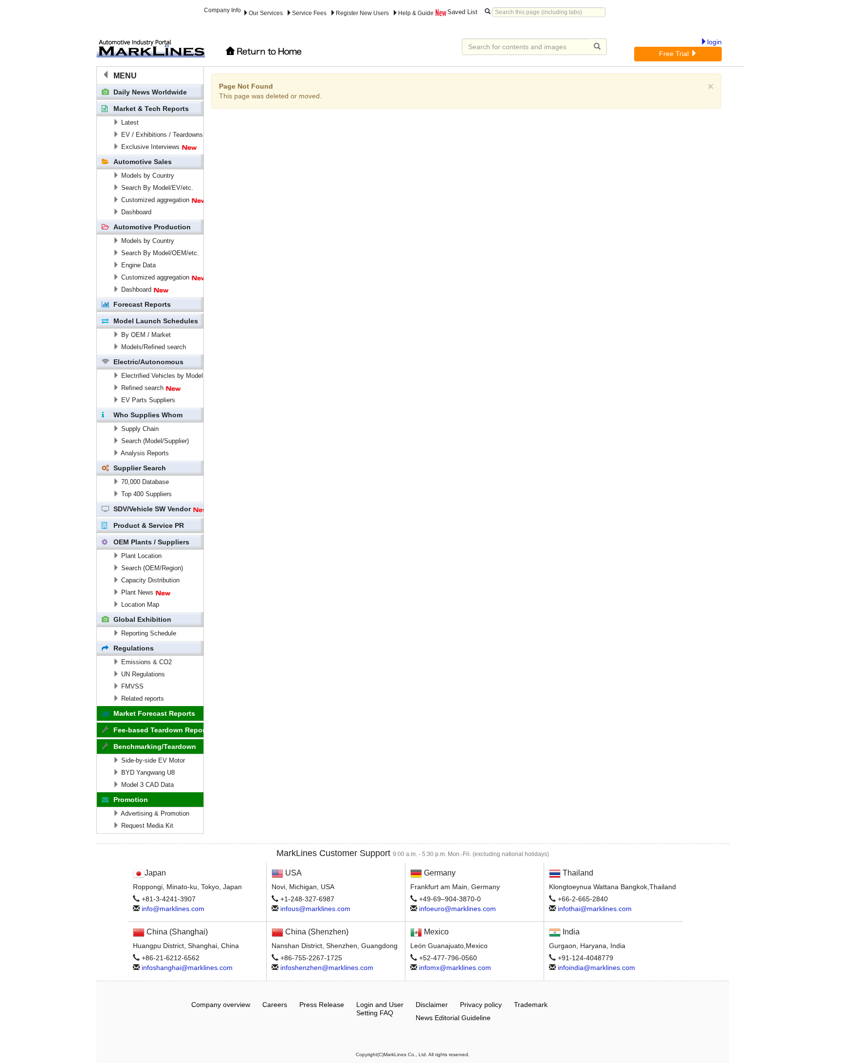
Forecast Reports (142, 304)
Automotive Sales (142, 162)
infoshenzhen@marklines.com (326, 967)
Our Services (266, 13)
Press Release (321, 1004)
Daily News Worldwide (150, 92)
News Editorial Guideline (453, 1018)
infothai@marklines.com (595, 909)
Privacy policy (481, 1004)
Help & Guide (416, 13)
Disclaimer (432, 1004)
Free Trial (675, 53)
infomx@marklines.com (455, 967)
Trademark (531, 1004)
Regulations (133, 648)
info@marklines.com (173, 909)
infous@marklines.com (315, 909)
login (714, 42)
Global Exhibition (142, 619)
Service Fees (309, 13)
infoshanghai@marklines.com (187, 967)
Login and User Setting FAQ (379, 1009)
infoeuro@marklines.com (457, 909)
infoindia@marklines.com (596, 967)
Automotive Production (152, 227)
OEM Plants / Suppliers (151, 542)
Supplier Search (139, 468)
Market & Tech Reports (151, 108)
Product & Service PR (148, 525)
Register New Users (362, 13)
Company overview (220, 1004)
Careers (274, 1004)
